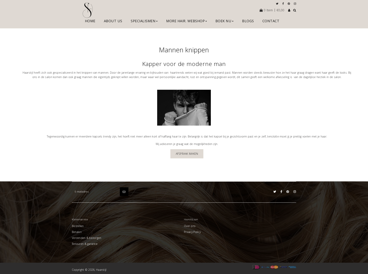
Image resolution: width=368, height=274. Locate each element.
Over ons (190, 226)
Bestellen (78, 226)
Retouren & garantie (85, 244)
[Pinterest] (290, 3)
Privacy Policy (192, 232)
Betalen (77, 232)
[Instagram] (295, 3)
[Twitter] (278, 3)
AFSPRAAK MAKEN (187, 154)
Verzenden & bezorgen (86, 238)
